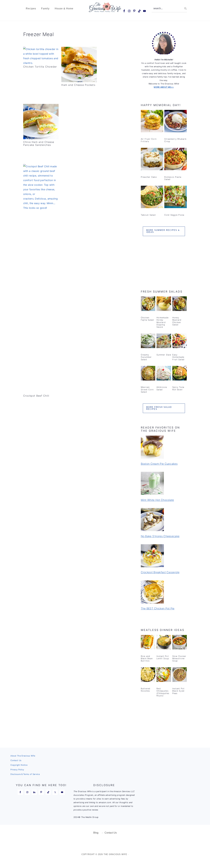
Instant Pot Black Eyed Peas (178, 690)
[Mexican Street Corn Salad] (148, 374)
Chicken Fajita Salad (147, 318)
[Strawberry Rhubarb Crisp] (175, 122)
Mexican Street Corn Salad (147, 389)
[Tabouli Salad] (152, 197)
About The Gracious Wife (22, 756)
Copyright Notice (18, 765)
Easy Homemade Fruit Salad (178, 357)
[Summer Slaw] (164, 341)
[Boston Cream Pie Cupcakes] (164, 448)
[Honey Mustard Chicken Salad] (179, 304)
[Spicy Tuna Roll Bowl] (179, 374)
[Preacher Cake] (152, 159)
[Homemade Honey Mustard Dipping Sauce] (164, 304)
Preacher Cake (149, 177)
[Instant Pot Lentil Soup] (164, 643)
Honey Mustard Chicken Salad (176, 321)
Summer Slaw (164, 355)
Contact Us (15, 760)
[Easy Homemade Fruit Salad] (179, 341)
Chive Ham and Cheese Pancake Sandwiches (38, 143)
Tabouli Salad (148, 215)
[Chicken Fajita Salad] (148, 304)
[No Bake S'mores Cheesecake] (164, 520)
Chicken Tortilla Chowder (40, 66)
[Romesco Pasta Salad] (175, 159)
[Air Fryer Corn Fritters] (152, 122)
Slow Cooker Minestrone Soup (179, 658)
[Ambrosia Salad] (164, 374)
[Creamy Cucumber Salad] (148, 341)
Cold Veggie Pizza (174, 215)
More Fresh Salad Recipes (159, 408)
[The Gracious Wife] (105, 11)
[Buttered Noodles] (148, 675)
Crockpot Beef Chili (36, 395)
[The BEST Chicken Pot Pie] (164, 592)
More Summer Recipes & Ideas (163, 231)
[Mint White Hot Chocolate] (164, 484)
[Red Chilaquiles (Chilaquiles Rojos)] (164, 675)
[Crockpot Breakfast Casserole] (164, 556)
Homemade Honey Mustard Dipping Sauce (162, 322)
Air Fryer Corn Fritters (149, 140)
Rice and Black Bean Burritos (147, 658)
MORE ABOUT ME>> (164, 87)
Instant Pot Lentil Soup (163, 657)
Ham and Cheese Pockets (78, 84)
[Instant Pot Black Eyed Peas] (179, 675)
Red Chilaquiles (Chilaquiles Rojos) (163, 692)
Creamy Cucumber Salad (146, 357)
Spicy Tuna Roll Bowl (178, 388)
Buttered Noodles (145, 689)
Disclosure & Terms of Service (25, 774)
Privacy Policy (17, 769)
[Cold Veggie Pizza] (175, 197)
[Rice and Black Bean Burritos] (148, 643)
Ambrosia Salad (162, 388)
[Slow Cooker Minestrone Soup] (179, 643)
